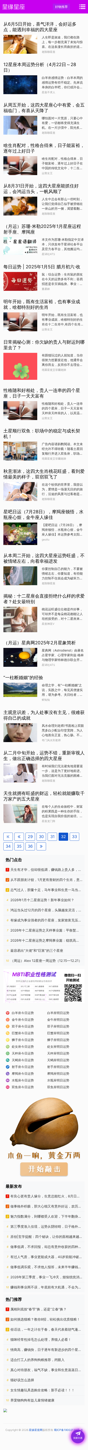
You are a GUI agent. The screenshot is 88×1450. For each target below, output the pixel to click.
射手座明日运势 (58, 1067)
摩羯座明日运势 (58, 1073)
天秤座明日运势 (58, 1053)
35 (19, 846)
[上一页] (19, 837)
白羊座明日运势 (58, 1013)
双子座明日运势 (58, 1026)
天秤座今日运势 (23, 1053)
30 (41, 836)
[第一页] (8, 837)
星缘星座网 (35, 1430)
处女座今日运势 (23, 1046)
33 (74, 836)
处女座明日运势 (58, 1046)
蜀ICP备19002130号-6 (68, 1430)
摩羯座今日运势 (23, 1073)
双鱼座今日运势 (23, 1087)
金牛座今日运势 (23, 1019)
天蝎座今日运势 (23, 1060)
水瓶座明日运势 (58, 1080)
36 (30, 846)
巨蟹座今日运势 (23, 1033)
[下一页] (41, 846)
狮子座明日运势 (58, 1040)
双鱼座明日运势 (58, 1087)
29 (30, 836)
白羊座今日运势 (23, 1013)
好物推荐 (61, 7)
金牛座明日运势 (58, 1019)
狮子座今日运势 (23, 1040)
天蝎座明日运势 (58, 1060)
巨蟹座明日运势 (58, 1033)
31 (52, 836)
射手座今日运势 (23, 1067)
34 (8, 846)
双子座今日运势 (23, 1026)
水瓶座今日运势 (23, 1080)
